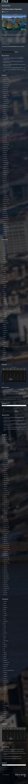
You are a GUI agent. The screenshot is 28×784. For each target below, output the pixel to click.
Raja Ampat (5, 320)
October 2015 (5, 201)
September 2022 (6, 95)
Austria (5, 605)
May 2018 (5, 156)
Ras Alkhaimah (6, 322)
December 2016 (6, 545)
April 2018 (5, 158)
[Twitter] (18, 774)
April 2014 (5, 223)
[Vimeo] (25, 774)
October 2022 (5, 93)
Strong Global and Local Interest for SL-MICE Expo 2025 (13, 61)
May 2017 (5, 180)
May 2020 (5, 488)
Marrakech (5, 301)
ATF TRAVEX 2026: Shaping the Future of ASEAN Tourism (13, 58)
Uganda (4, 342)
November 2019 (6, 134)
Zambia (4, 358)
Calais (4, 251)
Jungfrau (4, 293)
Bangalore (5, 607)
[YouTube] (25, 776)
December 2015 (6, 197)
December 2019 (6, 132)
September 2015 (6, 203)
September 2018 (6, 148)
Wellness (4, 352)
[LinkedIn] (21, 774)
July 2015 (5, 205)
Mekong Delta (6, 664)
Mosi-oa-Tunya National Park (8, 310)
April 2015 (5, 211)
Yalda (4, 356)
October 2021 (5, 105)
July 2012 (5, 231)
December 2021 (6, 101)
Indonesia (5, 285)
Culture (4, 259)
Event (4, 265)
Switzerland (5, 330)
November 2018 (6, 144)
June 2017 (5, 178)
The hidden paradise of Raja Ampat (12, 9)
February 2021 (5, 117)
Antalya (5, 603)
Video (4, 348)
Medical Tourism (6, 303)
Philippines (5, 316)
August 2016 (5, 191)
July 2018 (5, 152)
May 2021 (5, 111)
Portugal (4, 318)
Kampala (4, 295)
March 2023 (5, 89)
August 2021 (5, 109)
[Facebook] (16, 774)
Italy (4, 291)
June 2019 (5, 138)
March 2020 (5, 130)
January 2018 (5, 164)
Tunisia (4, 336)
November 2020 (6, 121)
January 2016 (5, 195)
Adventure (5, 242)
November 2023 (6, 85)
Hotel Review (5, 281)
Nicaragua (5, 312)
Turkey (4, 338)
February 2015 (5, 215)
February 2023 (5, 91)
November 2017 (6, 168)
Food (4, 269)
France (4, 271)
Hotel (4, 279)
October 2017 (5, 170)
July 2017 (5, 176)
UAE (4, 340)
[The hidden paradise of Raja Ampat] (14, 22)
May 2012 (5, 235)
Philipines (5, 314)
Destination (5, 261)
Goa (4, 275)
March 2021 (5, 115)
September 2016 (6, 549)
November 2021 (6, 103)
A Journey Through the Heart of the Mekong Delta (12, 67)
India (4, 283)
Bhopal (4, 249)
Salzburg (4, 326)
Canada (4, 253)
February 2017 (5, 184)
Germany (4, 273)
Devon (4, 263)
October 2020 (5, 123)
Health (4, 277)
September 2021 (6, 107)
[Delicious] (23, 774)
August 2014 (5, 221)
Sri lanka (4, 328)
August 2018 (5, 150)
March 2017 (5, 182)
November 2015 (6, 199)
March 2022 (5, 97)
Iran (4, 289)
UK (3, 344)
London (4, 299)
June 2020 (5, 486)
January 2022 (5, 99)
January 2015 (5, 217)
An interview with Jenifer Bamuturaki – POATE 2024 (12, 69)
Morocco (5, 668)
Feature (4, 267)
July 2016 (5, 193)
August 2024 (5, 83)
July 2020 (5, 484)
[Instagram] (19, 774)
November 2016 (6, 547)
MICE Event (6, 666)
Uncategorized (5, 346)
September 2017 (6, 172)
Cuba (4, 257)
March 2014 (5, 225)
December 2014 (6, 219)
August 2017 (5, 174)
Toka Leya (5, 332)
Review (4, 324)
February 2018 (5, 162)
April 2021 (5, 113)
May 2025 (5, 81)
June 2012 (5, 233)
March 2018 (5, 160)
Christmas (5, 255)
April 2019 (5, 140)
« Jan (3, 383)
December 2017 (6, 166)
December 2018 (6, 142)
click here (22, 46)
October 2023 (5, 87)
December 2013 (6, 229)
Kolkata (4, 297)
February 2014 (5, 227)
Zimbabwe (5, 360)
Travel (4, 334)
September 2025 (6, 79)
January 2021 (5, 119)
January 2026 (5, 77)
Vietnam (4, 350)
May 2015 (5, 209)
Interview (4, 287)
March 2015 (5, 213)
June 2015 (5, 207)
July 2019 (5, 136)
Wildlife (4, 354)
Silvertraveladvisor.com (14, 46)
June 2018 (5, 154)
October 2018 (5, 146)
